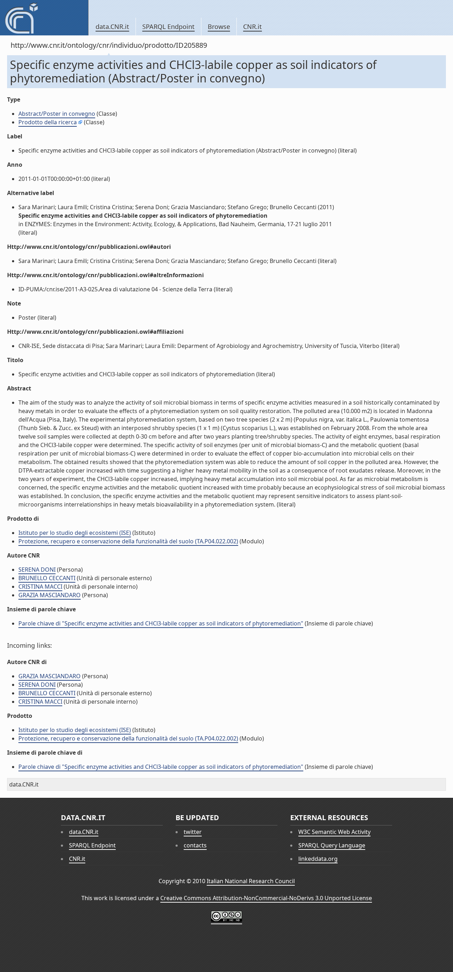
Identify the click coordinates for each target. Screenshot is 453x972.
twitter (193, 832)
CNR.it (252, 26)
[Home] (44, 17)
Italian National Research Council (251, 881)
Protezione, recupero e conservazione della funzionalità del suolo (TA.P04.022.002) (128, 541)
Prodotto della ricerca (47, 122)
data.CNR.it (112, 26)
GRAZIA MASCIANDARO (49, 595)
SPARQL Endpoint (168, 26)
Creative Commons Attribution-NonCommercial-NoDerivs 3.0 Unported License (266, 898)
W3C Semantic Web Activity (334, 832)
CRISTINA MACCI (40, 586)
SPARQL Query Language (331, 845)
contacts (195, 845)
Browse (219, 26)
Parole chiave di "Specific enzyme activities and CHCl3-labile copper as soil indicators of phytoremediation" (160, 623)
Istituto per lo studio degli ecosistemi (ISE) (74, 533)
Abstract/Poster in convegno (56, 114)
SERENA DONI (37, 569)
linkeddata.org (318, 859)
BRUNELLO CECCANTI (46, 578)
